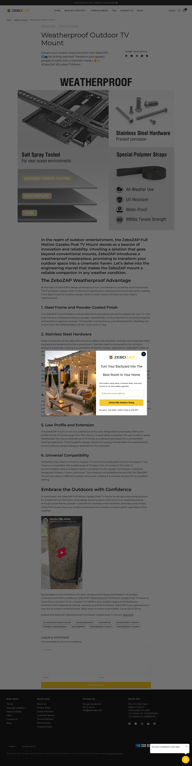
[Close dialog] (143, 354)
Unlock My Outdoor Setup (121, 402)
